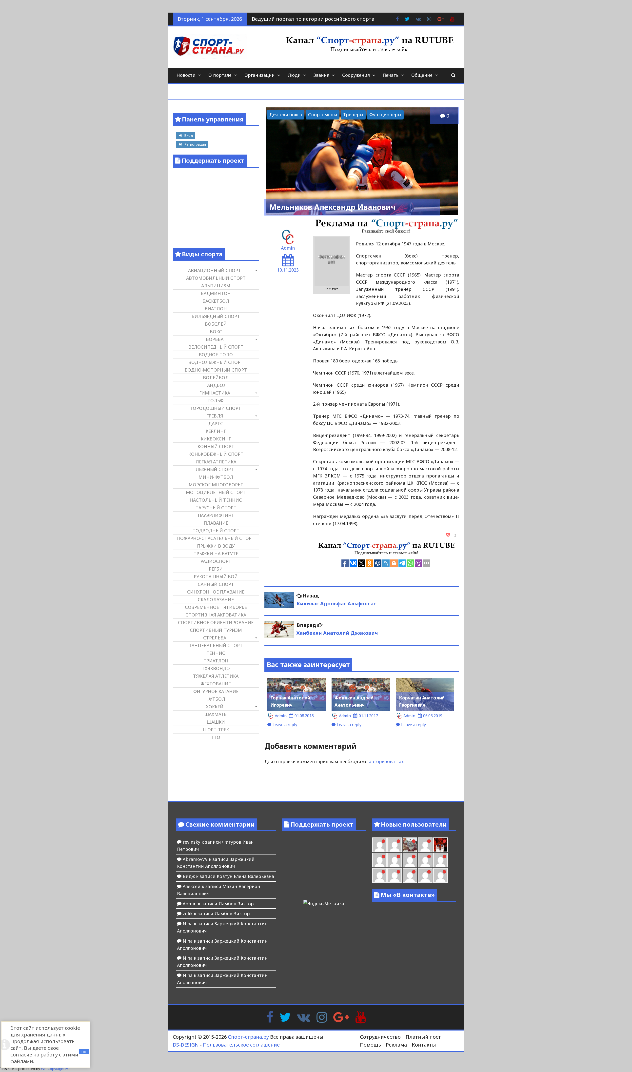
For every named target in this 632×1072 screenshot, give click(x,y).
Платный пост (423, 1036)
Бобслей (216, 324)
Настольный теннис (216, 500)
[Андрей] (425, 875)
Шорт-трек (216, 730)
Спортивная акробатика (215, 615)
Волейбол (216, 377)
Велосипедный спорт (215, 347)
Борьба (214, 339)
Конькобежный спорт (215, 454)
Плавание (216, 523)
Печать (390, 75)
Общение (422, 75)
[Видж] (440, 860)
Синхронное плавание (215, 592)
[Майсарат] (440, 845)
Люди (294, 75)
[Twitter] (285, 1017)
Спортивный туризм (216, 630)
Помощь (370, 1044)
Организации (259, 75)
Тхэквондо (216, 668)
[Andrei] (394, 860)
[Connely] (379, 845)
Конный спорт (216, 446)
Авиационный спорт (214, 270)
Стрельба (214, 638)
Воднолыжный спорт (215, 362)
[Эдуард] (410, 875)
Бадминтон (216, 293)
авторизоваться (386, 761)
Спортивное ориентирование (216, 622)
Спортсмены (322, 115)
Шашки (216, 722)
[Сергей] (379, 875)
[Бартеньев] (379, 860)
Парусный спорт (216, 508)
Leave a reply (285, 724)
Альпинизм (215, 286)
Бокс (216, 332)
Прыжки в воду (216, 546)
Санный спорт (216, 584)
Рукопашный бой (216, 576)
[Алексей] (394, 875)
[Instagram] (322, 1017)
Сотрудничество (380, 1036)
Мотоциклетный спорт (216, 492)
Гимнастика (214, 393)
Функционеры (385, 115)
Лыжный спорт (215, 469)
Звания (321, 75)
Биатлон (216, 309)
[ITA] (425, 845)
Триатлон (215, 661)
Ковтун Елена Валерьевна (245, 876)
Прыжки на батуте (215, 553)
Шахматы (216, 714)
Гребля (214, 416)
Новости (186, 75)
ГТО (216, 737)
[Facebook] (270, 1017)
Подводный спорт (215, 531)
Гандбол (216, 385)
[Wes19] (410, 845)
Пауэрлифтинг (216, 515)
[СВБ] (410, 860)
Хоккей (214, 707)
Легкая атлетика (216, 462)
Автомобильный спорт (216, 278)
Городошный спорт (216, 408)
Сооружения (356, 75)
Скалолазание (216, 599)
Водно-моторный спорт (216, 370)
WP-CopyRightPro (56, 1068)
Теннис (215, 653)
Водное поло (216, 354)
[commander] (394, 845)
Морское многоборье (216, 485)
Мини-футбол (215, 477)
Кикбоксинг (216, 439)
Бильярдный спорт (216, 316)
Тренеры (353, 115)
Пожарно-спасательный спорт (216, 538)
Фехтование (216, 684)
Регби (216, 569)
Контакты (424, 1044)
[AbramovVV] (425, 860)
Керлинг (216, 431)
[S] (440, 875)
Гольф (215, 400)
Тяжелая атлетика (215, 676)
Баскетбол (215, 301)
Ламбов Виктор (236, 904)
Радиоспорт (215, 561)
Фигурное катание (215, 691)
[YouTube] (360, 1017)
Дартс (215, 423)
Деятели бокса (285, 115)
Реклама (396, 1044)
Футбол (215, 699)
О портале (220, 75)
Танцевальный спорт (216, 645)
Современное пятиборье (216, 607)
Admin (288, 248)
